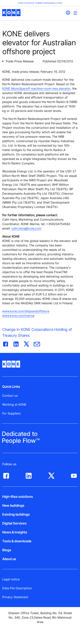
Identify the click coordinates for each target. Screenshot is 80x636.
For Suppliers (11, 413)
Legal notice (11, 579)
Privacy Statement (15, 597)
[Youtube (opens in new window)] (74, 475)
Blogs (6, 550)
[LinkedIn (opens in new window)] (29, 475)
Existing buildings (16, 514)
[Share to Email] (36, 343)
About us (9, 559)
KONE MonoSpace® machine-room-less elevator (36, 88)
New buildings (13, 505)
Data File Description (17, 588)
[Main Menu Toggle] (75, 12)
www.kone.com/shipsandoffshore (25, 311)
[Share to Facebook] (5, 343)
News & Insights (14, 532)
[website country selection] (68, 12)
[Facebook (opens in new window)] (6, 475)
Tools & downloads (16, 541)
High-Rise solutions (17, 497)
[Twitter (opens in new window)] (51, 475)
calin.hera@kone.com (26, 228)
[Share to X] (26, 343)
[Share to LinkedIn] (16, 343)
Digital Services (14, 523)
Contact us (10, 395)
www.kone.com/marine (18, 315)
